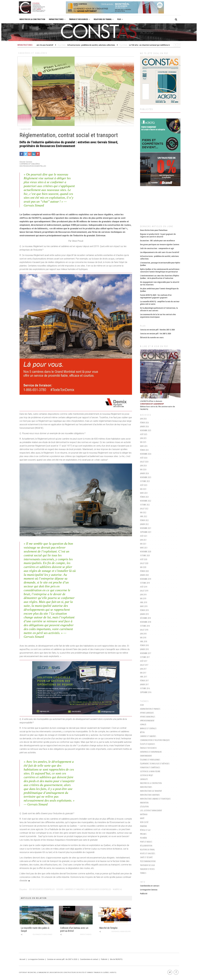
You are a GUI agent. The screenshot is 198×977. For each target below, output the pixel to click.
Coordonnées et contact (149, 885)
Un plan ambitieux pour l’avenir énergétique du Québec (159, 289)
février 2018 (144, 645)
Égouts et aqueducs (147, 744)
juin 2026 (143, 418)
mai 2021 (143, 543)
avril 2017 (143, 676)
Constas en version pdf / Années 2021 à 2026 (157, 329)
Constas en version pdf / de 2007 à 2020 (155, 333)
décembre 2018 (145, 618)
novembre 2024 (145, 454)
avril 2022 (143, 516)
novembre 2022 (145, 500)
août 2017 (143, 661)
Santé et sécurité (146, 857)
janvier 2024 (144, 473)
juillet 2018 (144, 629)
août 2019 (143, 586)
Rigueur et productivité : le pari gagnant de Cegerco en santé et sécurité (158, 235)
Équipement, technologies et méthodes (154, 763)
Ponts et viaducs (85, 934)
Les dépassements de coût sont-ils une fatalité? (159, 252)
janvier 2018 (144, 649)
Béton (142, 732)
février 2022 (144, 520)
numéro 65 (117, 889)
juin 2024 (143, 465)
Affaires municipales (147, 716)
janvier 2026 (144, 426)
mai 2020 (143, 567)
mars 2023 (143, 493)
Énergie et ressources (78, 19)
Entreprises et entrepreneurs (151, 752)
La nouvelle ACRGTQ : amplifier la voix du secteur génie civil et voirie (159, 302)
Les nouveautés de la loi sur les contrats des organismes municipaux (158, 315)
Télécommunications (148, 861)
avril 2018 (143, 641)
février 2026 (144, 422)
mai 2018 (143, 637)
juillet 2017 (144, 665)
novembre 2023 (145, 477)
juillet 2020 (144, 563)
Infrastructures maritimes (150, 795)
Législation (144, 806)
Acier (142, 705)
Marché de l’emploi (108, 927)
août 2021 (143, 536)
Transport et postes (147, 869)
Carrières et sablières (32, 53)
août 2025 (143, 434)
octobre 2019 (145, 583)
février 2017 (144, 680)
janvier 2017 (144, 684)
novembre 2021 (145, 528)
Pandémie (143, 826)
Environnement (146, 755)
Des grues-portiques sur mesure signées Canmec (159, 244)
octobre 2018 (145, 626)
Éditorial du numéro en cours (152, 337)
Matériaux (143, 814)
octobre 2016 (145, 688)
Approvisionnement (147, 720)
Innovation (144, 802)
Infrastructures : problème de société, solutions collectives (159, 257)
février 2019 (144, 610)
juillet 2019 (144, 590)
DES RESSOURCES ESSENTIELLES (42, 889)
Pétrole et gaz (145, 830)
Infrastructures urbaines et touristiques (155, 798)
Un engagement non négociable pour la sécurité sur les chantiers (159, 283)
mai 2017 (143, 672)
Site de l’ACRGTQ (116, 959)
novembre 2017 (145, 653)
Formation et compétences (150, 767)
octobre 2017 (145, 657)
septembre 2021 (145, 532)
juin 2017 (143, 669)
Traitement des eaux (147, 865)
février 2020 (144, 571)
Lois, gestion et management (151, 810)
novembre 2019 (145, 579)
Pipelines (143, 834)
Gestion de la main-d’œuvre (121, 931)
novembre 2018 (145, 622)
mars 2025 (143, 446)
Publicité (143, 893)
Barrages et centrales (148, 728)
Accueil (22, 959)
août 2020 (143, 559)
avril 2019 (143, 602)
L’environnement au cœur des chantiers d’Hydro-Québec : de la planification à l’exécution (159, 276)
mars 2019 (143, 606)
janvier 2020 (144, 575)
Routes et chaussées (147, 853)
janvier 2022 (144, 524)
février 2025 (144, 450)
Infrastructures (56, 19)
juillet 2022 (144, 508)
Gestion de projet (146, 775)
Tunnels (143, 873)
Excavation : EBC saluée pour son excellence (157, 240)
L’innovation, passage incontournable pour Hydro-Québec (160, 263)
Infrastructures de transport (151, 791)
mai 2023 (143, 489)
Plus (119, 19)
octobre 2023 (145, 481)
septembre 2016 (145, 692)
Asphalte (143, 724)
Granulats (144, 779)
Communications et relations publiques (155, 740)
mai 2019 (143, 598)
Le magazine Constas (148, 889)
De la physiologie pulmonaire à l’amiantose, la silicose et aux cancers (159, 309)
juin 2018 (143, 633)
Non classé (144, 822)
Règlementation (146, 845)
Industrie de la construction (32, 19)
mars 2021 (143, 547)
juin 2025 (143, 438)
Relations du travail (103, 19)
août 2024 (143, 457)
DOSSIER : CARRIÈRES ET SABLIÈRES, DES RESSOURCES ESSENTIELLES (83, 889)
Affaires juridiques (147, 712)
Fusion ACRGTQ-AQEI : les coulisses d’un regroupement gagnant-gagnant (156, 296)
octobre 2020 (145, 555)
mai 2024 (143, 469)
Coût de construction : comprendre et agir (157, 248)
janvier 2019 (144, 614)
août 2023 (143, 485)
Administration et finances (150, 709)
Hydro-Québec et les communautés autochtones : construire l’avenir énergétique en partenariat (160, 270)
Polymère (143, 838)
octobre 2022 (145, 504)
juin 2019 (143, 594)
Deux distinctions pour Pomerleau (153, 230)
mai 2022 (143, 512)
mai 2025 (143, 442)
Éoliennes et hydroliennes (42, 934)
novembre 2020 (145, 551)
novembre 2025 (145, 430)
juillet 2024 (144, 461)
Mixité (142, 818)
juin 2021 (143, 540)
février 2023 (144, 497)
